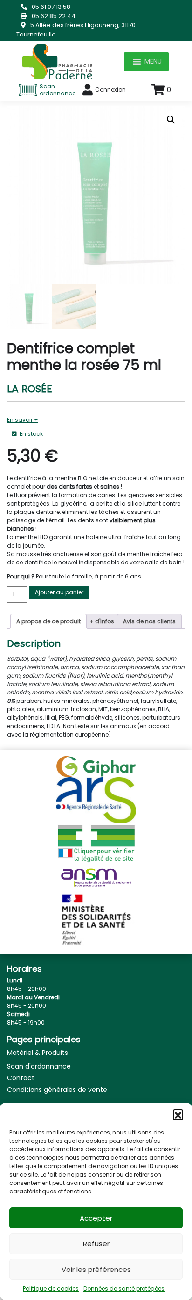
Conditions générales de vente (57, 1089)
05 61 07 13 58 (51, 6)
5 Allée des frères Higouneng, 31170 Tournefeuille (76, 30)
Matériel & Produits (37, 1052)
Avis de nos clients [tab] (149, 621)
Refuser (96, 1244)
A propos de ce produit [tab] (48, 621)
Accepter (96, 1218)
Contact (20, 1078)
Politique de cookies (51, 1289)
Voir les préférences (96, 1269)
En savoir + (22, 420)
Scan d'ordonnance (39, 1066)
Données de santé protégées (124, 1289)
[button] (178, 1114)
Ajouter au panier (59, 592)
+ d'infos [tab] (101, 621)
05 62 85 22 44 (53, 16)
